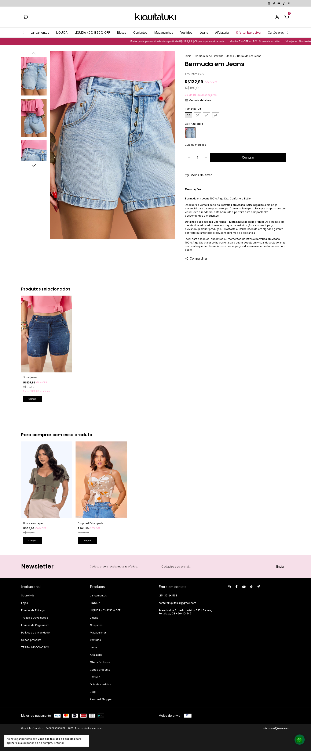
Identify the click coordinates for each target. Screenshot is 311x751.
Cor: (194, 123)
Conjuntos (140, 32)
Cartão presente (279, 32)
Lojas (24, 602)
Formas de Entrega (33, 610)
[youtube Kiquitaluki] (279, 3)
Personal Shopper (101, 699)
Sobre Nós (27, 595)
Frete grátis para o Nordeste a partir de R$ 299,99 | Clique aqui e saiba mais (156, 41)
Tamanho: (193, 108)
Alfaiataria (222, 32)
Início (188, 56)
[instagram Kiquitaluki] (269, 3)
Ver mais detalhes (199, 100)
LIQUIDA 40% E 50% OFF (92, 32)
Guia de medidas (100, 684)
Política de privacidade (35, 632)
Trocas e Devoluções (34, 617)
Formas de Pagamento (35, 625)
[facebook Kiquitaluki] (274, 3)
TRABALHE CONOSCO (35, 647)
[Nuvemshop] (276, 728)
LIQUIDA (61, 32)
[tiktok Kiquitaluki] (284, 3)
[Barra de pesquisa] (25, 17)
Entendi (59, 742)
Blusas (121, 32)
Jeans (204, 32)
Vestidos (186, 32)
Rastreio (95, 677)
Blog (93, 691)
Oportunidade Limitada (209, 56)
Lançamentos (40, 32)
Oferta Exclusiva (248, 32)
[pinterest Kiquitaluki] (288, 3)
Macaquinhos (163, 32)
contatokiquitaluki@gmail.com (177, 602)
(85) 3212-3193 (168, 595)
